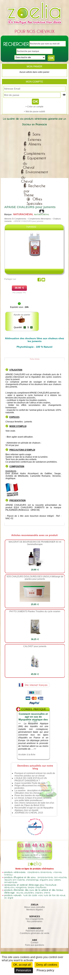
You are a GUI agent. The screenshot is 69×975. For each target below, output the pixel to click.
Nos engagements (34, 919)
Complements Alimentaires (39, 219)
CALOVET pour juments (34, 646)
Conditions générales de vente (34, 933)
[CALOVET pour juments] (35, 671)
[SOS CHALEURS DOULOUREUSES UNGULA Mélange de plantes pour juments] (35, 601)
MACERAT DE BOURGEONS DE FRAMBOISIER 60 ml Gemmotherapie (35, 543)
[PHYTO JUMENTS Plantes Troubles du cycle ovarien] (35, 636)
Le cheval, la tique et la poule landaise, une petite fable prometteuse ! (33, 799)
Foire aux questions (34, 945)
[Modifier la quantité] (25, 327)
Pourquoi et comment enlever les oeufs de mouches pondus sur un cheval (35, 774)
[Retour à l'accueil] (34, 26)
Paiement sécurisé (35, 931)
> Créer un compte (34, 106)
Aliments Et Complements (15, 219)
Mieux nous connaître (34, 907)
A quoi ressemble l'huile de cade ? (31, 783)
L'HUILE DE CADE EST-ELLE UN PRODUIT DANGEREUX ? (31, 779)
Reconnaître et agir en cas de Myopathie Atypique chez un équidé (34, 809)
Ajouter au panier (22, 314)
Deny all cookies (46, 964)
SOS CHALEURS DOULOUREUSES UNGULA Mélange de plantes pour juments (35, 577)
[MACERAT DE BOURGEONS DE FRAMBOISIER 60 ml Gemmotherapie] (34, 566)
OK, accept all (22, 964)
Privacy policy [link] (45, 970)
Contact (34, 942)
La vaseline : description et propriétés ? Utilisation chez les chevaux (33, 791)
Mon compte (34, 81)
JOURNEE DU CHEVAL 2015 (29, 812)
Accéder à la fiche (26, 754)
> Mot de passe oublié (34, 111)
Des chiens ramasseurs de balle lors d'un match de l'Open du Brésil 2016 (34, 804)
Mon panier (34, 66)
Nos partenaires (34, 921)
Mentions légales (34, 909)
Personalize (23, 970)
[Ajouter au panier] (21, 322)
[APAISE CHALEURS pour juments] (34, 257)
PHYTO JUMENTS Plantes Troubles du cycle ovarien (34, 611)
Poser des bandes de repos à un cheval (34, 795)
